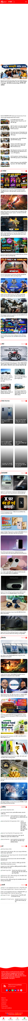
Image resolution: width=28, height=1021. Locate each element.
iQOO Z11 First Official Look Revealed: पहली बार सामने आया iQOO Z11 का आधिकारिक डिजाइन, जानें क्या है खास (13, 593)
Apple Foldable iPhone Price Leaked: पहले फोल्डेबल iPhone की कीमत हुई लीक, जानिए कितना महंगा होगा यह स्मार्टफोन (14, 532)
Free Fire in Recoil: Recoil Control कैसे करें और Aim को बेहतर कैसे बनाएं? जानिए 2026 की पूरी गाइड (14, 255)
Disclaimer (3, 1004)
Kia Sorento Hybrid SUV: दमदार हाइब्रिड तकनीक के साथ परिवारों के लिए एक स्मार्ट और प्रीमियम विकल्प (20, 393)
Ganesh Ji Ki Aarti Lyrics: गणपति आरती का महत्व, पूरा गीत (21, 901)
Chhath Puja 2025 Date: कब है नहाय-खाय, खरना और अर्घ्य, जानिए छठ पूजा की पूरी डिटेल (19, 872)
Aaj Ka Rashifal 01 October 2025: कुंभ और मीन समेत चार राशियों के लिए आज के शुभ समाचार (18, 817)
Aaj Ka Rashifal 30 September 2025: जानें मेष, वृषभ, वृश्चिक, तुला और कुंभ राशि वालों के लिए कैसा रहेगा (24, 826)
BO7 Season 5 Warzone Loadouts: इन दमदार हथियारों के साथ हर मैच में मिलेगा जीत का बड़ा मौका (14, 315)
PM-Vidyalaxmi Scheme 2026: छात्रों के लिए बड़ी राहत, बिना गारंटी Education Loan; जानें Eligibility (19, 151)
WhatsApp (24, 1019)
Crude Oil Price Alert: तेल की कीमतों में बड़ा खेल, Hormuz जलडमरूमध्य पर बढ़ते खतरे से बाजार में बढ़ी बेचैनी (13, 675)
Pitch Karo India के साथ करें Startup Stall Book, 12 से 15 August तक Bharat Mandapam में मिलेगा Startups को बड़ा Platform (13, 716)
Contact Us (3, 1002)
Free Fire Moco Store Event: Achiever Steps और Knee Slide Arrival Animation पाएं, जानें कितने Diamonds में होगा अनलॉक (13, 336)
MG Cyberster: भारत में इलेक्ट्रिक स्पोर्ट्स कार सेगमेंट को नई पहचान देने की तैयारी (7, 392)
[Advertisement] (14, 19)
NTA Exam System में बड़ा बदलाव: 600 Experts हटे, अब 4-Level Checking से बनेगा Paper (19, 134)
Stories (17, 1019)
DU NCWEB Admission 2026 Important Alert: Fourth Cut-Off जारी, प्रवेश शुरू (18, 121)
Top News (10, 1019)
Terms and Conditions (6, 1008)
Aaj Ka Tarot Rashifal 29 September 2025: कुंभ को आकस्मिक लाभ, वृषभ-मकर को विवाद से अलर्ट (12, 836)
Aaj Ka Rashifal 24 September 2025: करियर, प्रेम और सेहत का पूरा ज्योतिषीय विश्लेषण (17, 841)
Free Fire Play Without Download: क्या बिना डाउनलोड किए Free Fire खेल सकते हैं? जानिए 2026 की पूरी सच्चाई (13, 275)
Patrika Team (4, 1000)
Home (3, 1019)
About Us (3, 998)
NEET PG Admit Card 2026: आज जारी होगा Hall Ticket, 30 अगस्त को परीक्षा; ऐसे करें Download (19, 127)
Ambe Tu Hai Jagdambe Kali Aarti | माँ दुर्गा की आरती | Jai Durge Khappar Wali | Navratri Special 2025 (14, 892)
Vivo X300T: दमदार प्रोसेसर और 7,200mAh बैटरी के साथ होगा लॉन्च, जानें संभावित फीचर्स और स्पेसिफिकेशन (13, 572)
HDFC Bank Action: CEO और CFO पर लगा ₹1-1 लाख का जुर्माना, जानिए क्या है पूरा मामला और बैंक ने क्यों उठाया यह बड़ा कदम (14, 695)
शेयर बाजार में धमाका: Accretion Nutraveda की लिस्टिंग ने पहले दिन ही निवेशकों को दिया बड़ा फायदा (14, 802)
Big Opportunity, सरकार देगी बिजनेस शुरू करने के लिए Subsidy (18, 139)
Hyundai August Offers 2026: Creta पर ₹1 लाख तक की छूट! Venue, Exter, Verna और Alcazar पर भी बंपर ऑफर (7, 378)
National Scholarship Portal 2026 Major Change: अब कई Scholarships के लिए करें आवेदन (14, 83)
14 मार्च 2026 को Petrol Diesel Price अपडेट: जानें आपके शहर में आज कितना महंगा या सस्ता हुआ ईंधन (14, 757)
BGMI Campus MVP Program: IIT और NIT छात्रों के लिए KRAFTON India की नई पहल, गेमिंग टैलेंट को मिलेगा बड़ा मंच (13, 295)
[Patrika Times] (4, 2)
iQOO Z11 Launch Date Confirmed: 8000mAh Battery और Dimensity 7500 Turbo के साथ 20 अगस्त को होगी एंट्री (13, 492)
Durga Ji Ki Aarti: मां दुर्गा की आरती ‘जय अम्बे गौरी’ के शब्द (18, 896)
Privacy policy (4, 1006)
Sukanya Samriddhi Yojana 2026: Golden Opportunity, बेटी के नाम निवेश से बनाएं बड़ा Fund (18, 145)
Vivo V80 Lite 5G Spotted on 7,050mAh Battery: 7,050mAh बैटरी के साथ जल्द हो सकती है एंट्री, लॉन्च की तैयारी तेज (14, 552)
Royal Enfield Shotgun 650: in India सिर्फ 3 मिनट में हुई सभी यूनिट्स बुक (21, 377)
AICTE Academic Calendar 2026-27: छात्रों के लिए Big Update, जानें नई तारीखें (19, 157)
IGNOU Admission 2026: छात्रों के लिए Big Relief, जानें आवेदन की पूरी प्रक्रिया (19, 163)
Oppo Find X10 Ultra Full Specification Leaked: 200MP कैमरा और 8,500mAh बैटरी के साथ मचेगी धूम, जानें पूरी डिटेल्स (13, 633)
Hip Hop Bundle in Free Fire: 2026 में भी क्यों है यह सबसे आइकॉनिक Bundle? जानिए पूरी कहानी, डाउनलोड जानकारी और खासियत (13, 191)
